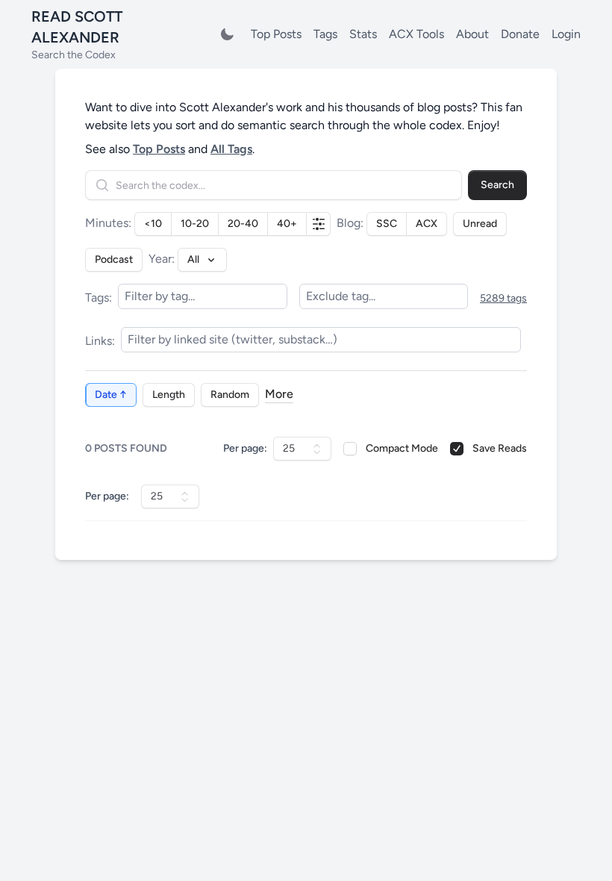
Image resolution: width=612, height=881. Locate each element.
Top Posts (276, 34)
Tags (325, 34)
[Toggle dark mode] (227, 34)
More (279, 394)
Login (566, 34)
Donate (520, 34)
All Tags (231, 149)
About (472, 34)
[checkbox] (350, 448)
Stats (363, 34)
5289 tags (503, 298)
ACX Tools (416, 34)
